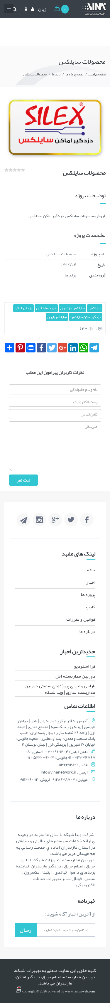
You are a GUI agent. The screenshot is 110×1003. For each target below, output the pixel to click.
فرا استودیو (84, 666)
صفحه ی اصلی (97, 74)
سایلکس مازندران (72, 308)
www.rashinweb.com (80, 991)
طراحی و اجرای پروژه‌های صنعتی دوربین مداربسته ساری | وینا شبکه (60, 688)
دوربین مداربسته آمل (75, 676)
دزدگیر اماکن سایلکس (85, 316)
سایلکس (95, 308)
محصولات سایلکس (35, 74)
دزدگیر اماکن (23, 308)
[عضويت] (32, 9)
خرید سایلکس (46, 308)
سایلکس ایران (57, 316)
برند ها (56, 74)
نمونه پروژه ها (74, 74)
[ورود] (25, 9)
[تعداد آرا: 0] (6, 170)
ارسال (26, 930)
